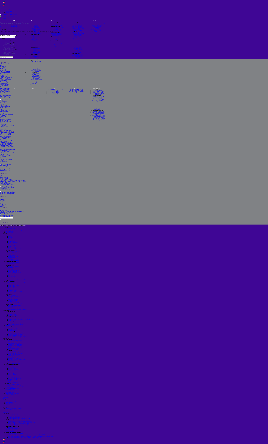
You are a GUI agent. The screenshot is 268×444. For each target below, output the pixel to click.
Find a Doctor (12, 88)
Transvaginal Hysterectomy (77, 26)
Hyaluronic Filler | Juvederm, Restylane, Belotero (98, 97)
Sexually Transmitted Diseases (76, 90)
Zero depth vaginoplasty (78, 37)
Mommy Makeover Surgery (36, 70)
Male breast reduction (36, 51)
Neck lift (10, 246)
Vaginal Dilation (78, 40)
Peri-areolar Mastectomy (78, 25)
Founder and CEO (10, 228)
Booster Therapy (97, 109)
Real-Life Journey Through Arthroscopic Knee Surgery (11, 26)
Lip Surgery (36, 25)
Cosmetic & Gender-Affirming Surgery (97, 23)
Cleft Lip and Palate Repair (57, 44)
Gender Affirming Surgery (9, 45)
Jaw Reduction (36, 36)
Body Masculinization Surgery (78, 28)
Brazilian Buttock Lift (36, 67)
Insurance (97, 27)
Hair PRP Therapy (98, 107)
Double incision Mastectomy (77, 23)
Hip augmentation (36, 69)
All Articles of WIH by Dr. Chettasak (55, 89)
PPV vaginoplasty (77, 36)
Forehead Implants (36, 39)
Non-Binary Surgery (78, 30)
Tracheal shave (78, 45)
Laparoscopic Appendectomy (57, 34)
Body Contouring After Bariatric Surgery (36, 62)
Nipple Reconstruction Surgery (57, 41)
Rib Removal (36, 66)
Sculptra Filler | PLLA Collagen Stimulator (98, 101)
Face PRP (98, 106)
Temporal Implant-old (36, 43)
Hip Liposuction (36, 78)
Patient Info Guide (97, 26)
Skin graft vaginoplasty (77, 34)
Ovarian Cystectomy (57, 39)
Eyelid (36, 23)
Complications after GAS (78, 41)
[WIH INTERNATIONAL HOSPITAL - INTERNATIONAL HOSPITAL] (9, 15)
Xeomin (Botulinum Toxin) (98, 92)
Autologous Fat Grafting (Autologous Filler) (98, 103)
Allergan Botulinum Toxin (98, 91)
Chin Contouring (77, 52)
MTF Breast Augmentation (77, 55)
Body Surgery (6, 40)
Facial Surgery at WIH (8, 44)
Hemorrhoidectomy (55, 35)
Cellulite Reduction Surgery (36, 79)
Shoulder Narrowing (36, 63)
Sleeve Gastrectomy (57, 23)
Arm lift (36, 55)
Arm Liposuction (36, 75)
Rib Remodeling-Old (36, 65)
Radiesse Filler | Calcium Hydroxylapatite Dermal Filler (98, 99)
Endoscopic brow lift (36, 29)
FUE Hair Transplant (36, 45)
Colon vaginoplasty (78, 35)
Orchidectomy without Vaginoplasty (77, 39)
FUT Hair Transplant (36, 46)
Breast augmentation (8, 42)
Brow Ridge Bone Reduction (77, 46)
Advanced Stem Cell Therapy (98, 111)
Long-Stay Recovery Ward (97, 25)
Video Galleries (55, 91)
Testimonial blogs (55, 92)
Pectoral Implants (36, 52)
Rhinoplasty (36, 24)
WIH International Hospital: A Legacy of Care (17, 230)
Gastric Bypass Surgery (57, 25)
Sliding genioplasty (36, 41)
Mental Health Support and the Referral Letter (76, 92)
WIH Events (55, 93)
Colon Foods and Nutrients (77, 43)
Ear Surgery (36, 26)
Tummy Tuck (36, 57)
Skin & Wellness (7, 52)
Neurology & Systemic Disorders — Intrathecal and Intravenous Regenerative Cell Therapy (98, 116)
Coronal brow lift (77, 47)
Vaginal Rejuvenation (36, 83)
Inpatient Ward (97, 24)
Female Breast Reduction (36, 53)
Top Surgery (36, 50)
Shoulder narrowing (78, 56)
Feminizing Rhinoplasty (77, 49)
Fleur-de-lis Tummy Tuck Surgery (36, 58)
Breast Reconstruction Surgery (57, 43)
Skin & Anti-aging (95, 88)
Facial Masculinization (77, 29)
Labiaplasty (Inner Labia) (36, 81)
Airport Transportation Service (97, 29)
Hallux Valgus (57, 31)
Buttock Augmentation (77, 58)
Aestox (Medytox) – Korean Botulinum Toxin (98, 94)
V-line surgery (36, 38)
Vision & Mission (13, 25)
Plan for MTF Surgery (77, 32)
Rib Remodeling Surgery (9, 49)
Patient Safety (6, 48)
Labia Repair (36, 82)
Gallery (33, 88)
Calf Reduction (36, 71)
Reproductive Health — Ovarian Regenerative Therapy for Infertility (98, 119)
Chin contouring (36, 37)
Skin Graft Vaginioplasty (9, 53)
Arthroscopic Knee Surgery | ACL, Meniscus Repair (57, 28)
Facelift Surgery (36, 30)
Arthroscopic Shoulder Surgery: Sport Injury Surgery (57, 30)
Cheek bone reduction (36, 35)
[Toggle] (0, 90)
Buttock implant (36, 68)
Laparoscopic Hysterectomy (57, 37)
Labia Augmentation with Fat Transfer (36, 85)
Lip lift (77, 50)
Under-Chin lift (36, 32)
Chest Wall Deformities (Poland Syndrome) (57, 46)
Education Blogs (55, 90)
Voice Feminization (78, 54)
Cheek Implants (78, 24)
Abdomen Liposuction (36, 76)
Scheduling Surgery (97, 28)
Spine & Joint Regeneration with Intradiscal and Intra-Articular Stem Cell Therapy (98, 113)
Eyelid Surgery (6, 43)
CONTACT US (9, 232)
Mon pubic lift (36, 56)
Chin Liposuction (36, 73)
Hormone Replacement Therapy (76, 89)
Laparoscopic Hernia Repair (56, 33)
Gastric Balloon (57, 24)
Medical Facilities (97, 30)
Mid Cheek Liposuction (36, 74)
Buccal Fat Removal (36, 28)
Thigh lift (36, 59)
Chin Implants (36, 40)
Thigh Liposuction (36, 77)
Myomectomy (57, 38)
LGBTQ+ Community (8, 47)
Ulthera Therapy (97, 108)
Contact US (97, 31)
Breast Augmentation (36, 48)
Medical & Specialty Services (97, 22)
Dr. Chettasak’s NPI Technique (77, 33)
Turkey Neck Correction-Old (36, 33)
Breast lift (36, 49)
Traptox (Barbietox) (98, 90)
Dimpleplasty (36, 27)
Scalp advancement (78, 48)
